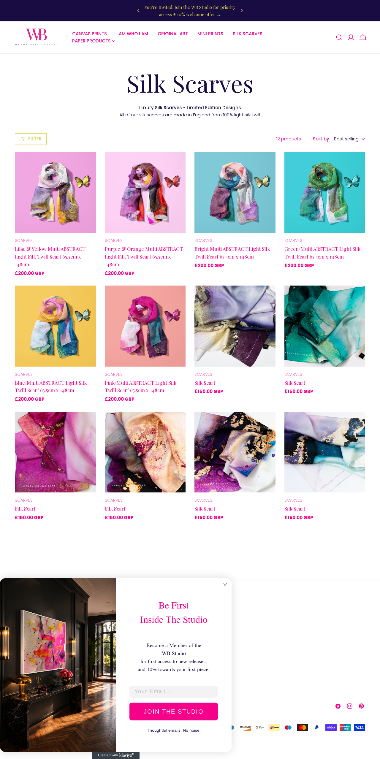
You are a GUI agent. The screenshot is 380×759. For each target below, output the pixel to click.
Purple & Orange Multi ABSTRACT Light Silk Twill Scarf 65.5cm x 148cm (144, 256)
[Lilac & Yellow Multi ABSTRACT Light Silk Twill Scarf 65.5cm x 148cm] (55, 192)
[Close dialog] (225, 584)
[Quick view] (87, 165)
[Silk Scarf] (235, 326)
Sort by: (321, 139)
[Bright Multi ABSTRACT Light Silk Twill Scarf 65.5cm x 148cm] (235, 192)
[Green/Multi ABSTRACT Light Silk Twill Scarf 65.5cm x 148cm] (324, 192)
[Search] (339, 37)
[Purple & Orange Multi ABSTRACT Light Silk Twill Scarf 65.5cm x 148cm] (145, 192)
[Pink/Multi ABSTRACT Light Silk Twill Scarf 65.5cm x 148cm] (145, 326)
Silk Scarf (204, 382)
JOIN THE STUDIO (174, 711)
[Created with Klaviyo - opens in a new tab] (116, 755)
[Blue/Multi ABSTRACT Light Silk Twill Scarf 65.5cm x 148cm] (55, 326)
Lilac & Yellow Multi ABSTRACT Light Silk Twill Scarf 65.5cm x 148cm (50, 256)
